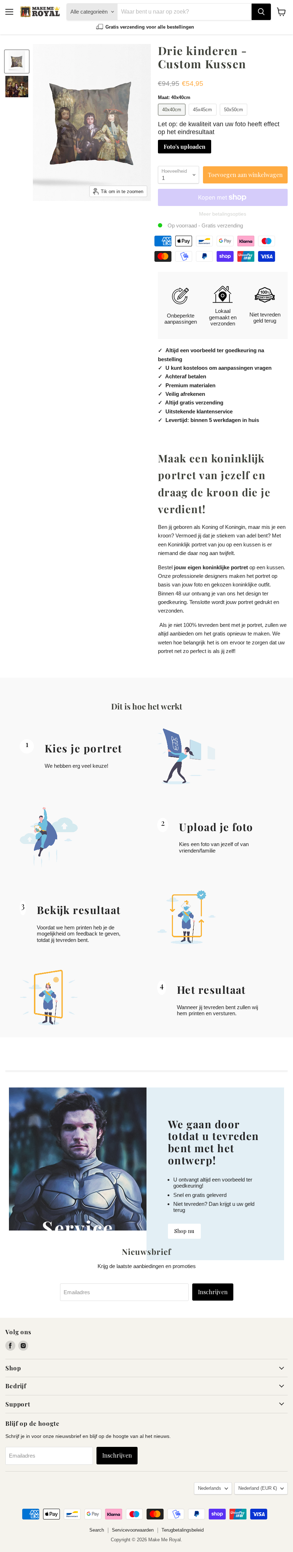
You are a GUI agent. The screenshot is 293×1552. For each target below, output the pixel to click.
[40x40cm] (173, 117)
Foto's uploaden (184, 146)
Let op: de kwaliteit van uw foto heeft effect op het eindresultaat (218, 128)
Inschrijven (213, 1292)
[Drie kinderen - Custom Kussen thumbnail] (17, 61)
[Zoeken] (261, 12)
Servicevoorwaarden (133, 1530)
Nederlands (209, 1488)
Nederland (257, 1488)
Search (96, 1530)
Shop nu (184, 1230)
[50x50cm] (234, 117)
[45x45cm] (203, 117)
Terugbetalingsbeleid (183, 1530)
